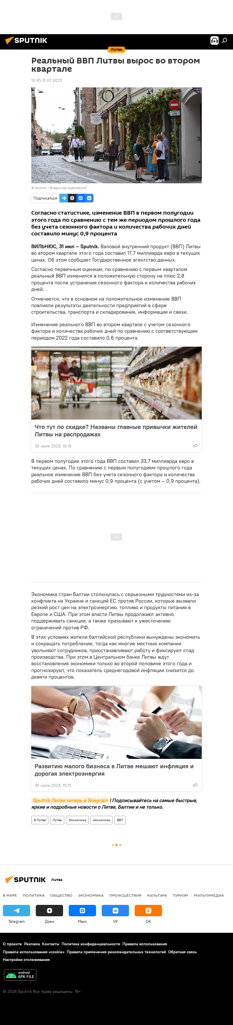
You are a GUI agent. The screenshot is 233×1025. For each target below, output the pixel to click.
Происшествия (125, 895)
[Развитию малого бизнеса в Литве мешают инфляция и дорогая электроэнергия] (116, 722)
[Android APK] (20, 975)
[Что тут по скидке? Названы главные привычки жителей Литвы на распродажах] (116, 383)
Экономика (77, 820)
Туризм (180, 895)
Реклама (32, 943)
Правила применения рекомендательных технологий (116, 951)
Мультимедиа (209, 895)
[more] (195, 445)
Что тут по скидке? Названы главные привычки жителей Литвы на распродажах (116, 430)
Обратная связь (182, 951)
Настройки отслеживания (26, 959)
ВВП (120, 820)
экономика (101, 820)
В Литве (40, 820)
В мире (10, 895)
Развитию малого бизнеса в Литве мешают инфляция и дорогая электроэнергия (114, 769)
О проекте (12, 943)
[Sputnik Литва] (28, 45)
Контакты (50, 943)
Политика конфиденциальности (91, 943)
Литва (57, 820)
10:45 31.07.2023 (46, 80)
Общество (61, 895)
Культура (157, 895)
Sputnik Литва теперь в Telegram (70, 800)
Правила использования (144, 943)
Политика (34, 895)
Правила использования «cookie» (34, 951)
